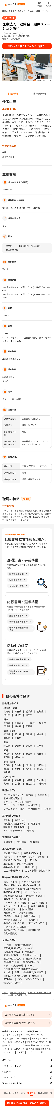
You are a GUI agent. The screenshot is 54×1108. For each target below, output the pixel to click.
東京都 (6, 723)
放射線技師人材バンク (36, 1041)
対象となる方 (19, 1093)
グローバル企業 (25, 863)
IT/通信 (7, 945)
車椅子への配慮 (11, 916)
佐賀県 (18, 780)
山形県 (18, 714)
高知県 (6, 772)
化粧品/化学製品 (11, 951)
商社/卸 (35, 975)
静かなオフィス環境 (13, 930)
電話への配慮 (37, 902)
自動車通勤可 (10, 933)
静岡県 (18, 745)
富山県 (18, 734)
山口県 (6, 768)
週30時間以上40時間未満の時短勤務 (22, 885)
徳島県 (18, 768)
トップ (5, 992)
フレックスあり (32, 892)
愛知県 (29, 745)
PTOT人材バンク (16, 1048)
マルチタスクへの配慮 (14, 902)
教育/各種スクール (13, 982)
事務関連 (42, 795)
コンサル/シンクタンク (29, 979)
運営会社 (6, 1059)
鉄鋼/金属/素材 (23, 945)
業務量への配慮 (34, 895)
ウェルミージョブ (10, 1035)
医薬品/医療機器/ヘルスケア (18, 948)
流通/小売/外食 (33, 958)
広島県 (40, 765)
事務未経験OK (31, 853)
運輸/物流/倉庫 (11, 962)
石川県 (29, 734)
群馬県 (29, 726)
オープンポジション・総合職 (18, 795)
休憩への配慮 (26, 909)
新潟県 (6, 734)
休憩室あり (9, 912)
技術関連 (33, 805)
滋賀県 (6, 757)
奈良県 (40, 753)
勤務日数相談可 (11, 892)
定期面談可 (9, 909)
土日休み (32, 860)
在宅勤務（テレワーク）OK (31, 856)
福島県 (29, 714)
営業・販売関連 (11, 798)
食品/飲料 (30, 951)
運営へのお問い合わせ (12, 1083)
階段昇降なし (31, 916)
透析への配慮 (26, 912)
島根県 (18, 765)
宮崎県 (18, 783)
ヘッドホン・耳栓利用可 (16, 926)
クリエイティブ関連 (13, 808)
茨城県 (6, 726)
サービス (32, 965)
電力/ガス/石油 (31, 962)
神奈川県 (19, 723)
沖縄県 (42, 783)
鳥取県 (6, 765)
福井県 (40, 734)
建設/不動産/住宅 (12, 958)
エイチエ (30, 1048)
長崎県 (29, 780)
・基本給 (8, 245)
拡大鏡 (31, 919)
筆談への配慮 (37, 906)
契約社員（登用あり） (14, 823)
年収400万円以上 (12, 867)
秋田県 (6, 714)
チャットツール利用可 (14, 906)
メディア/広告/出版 (13, 965)
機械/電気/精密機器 (33, 972)
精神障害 (21, 842)
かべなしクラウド (34, 1052)
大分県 (6, 783)
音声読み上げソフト (13, 919)
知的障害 (34, 842)
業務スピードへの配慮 (14, 899)
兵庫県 (29, 753)
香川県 (29, 768)
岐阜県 (6, 745)
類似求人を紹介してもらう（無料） (27, 46)
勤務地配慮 (34, 930)
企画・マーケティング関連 (17, 801)
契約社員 (19, 820)
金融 (17, 972)
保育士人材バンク (16, 1041)
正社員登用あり (11, 853)
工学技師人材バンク (30, 1045)
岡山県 (29, 765)
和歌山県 (19, 757)
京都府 (18, 753)
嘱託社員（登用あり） (14, 827)
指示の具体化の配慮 (13, 923)
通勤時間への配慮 (12, 895)
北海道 (6, 711)
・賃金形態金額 (11, 250)
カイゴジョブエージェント (33, 1035)
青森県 (18, 711)
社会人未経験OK (11, 870)
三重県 (40, 745)
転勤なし (8, 856)
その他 (47, 808)
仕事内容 (6, 1093)
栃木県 (18, 726)
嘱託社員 (35, 823)
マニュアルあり (36, 923)
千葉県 (31, 723)
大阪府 (6, 753)
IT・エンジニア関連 (13, 805)
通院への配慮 (10, 882)
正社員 (6, 820)
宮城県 (40, 711)
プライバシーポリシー (12, 1065)
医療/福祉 (8, 979)
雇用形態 (31, 1093)
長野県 (18, 737)
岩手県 (29, 711)
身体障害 (8, 842)
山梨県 (6, 737)
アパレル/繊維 (10, 955)
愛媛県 (40, 768)
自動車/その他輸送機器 (15, 975)
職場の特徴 (43, 1093)
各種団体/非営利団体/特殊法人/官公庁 (23, 969)
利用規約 (6, 1071)
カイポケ (20, 1052)
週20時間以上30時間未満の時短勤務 (22, 888)
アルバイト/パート (13, 830)
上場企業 (8, 863)
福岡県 (6, 780)
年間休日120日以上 (13, 860)
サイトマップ (8, 1077)
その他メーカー (30, 955)
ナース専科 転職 (22, 1038)
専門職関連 (34, 808)
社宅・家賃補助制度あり (37, 870)
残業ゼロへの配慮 (30, 882)
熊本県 (40, 780)
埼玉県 (42, 723)
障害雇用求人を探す (18, 992)
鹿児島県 (30, 783)
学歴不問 (30, 867)
